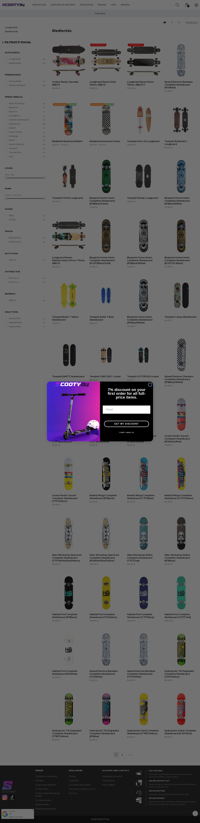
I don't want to (126, 432)
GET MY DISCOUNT (126, 424)
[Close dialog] (150, 384)
